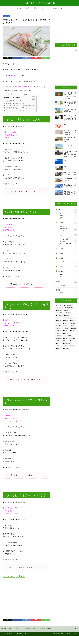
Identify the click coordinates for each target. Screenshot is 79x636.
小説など (68, 241)
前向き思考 (60, 312)
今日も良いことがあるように (39, 3)
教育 (67, 281)
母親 (59, 333)
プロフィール (57, 8)
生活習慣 (68, 335)
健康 (67, 310)
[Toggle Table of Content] (32, 98)
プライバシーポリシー (10, 633)
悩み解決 (67, 271)
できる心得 (68, 226)
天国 (73, 318)
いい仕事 (67, 222)
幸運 (74, 323)
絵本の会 (68, 292)
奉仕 (59, 320)
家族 (66, 320)
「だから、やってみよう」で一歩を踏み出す (20, 105)
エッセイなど (68, 239)
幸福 (66, 323)
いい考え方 (67, 253)
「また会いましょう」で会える (16, 101)
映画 (59, 330)
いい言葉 (67, 258)
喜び (59, 318)
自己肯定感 (67, 343)
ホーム (19, 8)
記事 (68, 218)
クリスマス (68, 305)
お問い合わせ (22, 633)
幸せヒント (6, 16)
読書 (73, 346)
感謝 (73, 325)
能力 (59, 343)
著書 (35, 8)
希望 (73, 320)
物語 (66, 333)
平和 (59, 323)
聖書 (74, 340)
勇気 (70, 312)
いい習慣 (67, 248)
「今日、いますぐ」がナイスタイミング (19, 108)
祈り (59, 338)
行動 (23, 576)
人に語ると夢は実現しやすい (15, 103)
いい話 (67, 266)
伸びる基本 (68, 228)
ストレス (60, 307)
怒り (68, 277)
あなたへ (67, 209)
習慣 (59, 340)
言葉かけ (68, 285)
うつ (68, 274)
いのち (59, 305)
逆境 (66, 348)
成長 (67, 328)
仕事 (13, 576)
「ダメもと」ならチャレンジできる (17, 110)
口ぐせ (68, 261)
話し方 (68, 231)
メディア (45, 8)
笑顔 (73, 338)
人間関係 (7, 576)
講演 (27, 8)
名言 (67, 315)
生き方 (59, 335)
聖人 (66, 340)
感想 (68, 215)
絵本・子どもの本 (68, 243)
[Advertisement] (26, 597)
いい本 (67, 235)
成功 (59, 328)
